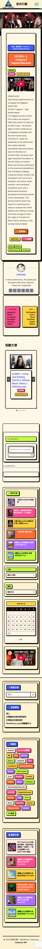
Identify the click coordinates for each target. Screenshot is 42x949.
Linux (10, 777)
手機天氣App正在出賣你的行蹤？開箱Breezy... (23, 522)
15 (29, 621)
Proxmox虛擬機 (24, 750)
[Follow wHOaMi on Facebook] (10, 290)
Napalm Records (14, 250)
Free (27, 798)
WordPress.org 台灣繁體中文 (18, 723)
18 (13, 625)
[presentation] (21, 361)
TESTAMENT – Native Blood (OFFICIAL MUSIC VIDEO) (30, 317)
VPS (16, 756)
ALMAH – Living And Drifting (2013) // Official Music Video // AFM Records (21, 380)
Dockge (11, 798)
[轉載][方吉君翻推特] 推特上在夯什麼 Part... (23, 544)
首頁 (13, 46)
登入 (8, 714)
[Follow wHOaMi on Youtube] (23, 290)
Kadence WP (21, 942)
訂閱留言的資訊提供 (14, 720)
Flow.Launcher (13, 808)
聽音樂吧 (19, 46)
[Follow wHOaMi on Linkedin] (31, 290)
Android (11, 750)
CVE (19, 798)
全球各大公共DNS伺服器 (25, 501)
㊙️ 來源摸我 (21, 231)
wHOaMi (11, 74)
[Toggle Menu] (36, 4)
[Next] (33, 379)
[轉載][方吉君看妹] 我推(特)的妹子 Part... (23, 554)
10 (8, 621)
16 (33, 621)
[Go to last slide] (8, 379)
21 (25, 625)
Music (18, 246)
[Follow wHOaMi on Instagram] (19, 290)
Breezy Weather (26, 766)
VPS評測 (11, 792)
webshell (20, 761)
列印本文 (16, 239)
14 (25, 621)
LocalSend (12, 766)
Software (29, 782)
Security (19, 803)
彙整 (9, 586)
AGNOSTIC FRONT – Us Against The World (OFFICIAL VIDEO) (11, 317)
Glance (10, 761)
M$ (9, 756)
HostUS (26, 808)
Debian (10, 782)
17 (8, 625)
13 (21, 621)
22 (29, 625)
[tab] (16, 410)
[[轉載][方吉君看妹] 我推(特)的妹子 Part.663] (10, 555)
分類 (9, 570)
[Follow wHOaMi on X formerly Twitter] (15, 290)
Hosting (19, 777)
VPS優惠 (11, 813)
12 (17, 621)
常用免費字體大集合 (25, 532)
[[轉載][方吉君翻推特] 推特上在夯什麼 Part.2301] (10, 544)
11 (12, 621)
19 (17, 625)
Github (10, 771)
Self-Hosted (21, 771)
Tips (30, 761)
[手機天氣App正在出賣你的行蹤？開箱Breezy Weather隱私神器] (10, 523)
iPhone (24, 756)
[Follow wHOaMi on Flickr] (27, 290)
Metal (11, 246)
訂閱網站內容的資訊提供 (16, 717)
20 (21, 625)
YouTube (26, 250)
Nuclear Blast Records (16, 787)
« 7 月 (20, 639)
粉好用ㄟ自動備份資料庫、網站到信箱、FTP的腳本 (23, 511)
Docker (30, 803)
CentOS (29, 777)
